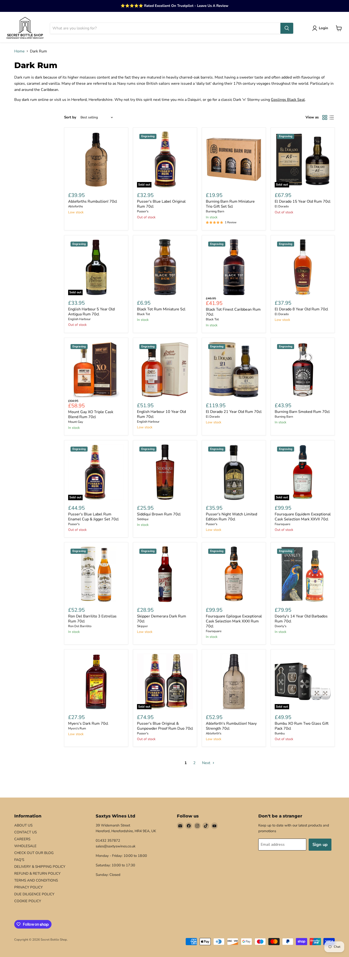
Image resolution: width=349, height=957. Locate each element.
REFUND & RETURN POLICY (37, 873)
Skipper (142, 626)
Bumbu (280, 733)
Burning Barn (215, 211)
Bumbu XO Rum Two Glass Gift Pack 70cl (302, 726)
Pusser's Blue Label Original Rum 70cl (161, 204)
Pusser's (142, 211)
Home (19, 51)
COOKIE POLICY (27, 901)
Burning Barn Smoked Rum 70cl (302, 411)
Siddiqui (142, 519)
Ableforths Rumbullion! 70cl (92, 201)
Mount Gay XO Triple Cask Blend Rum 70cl (90, 414)
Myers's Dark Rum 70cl (88, 723)
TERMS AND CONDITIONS (36, 880)
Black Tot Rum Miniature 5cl (161, 309)
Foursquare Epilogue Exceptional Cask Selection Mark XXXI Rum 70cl (234, 621)
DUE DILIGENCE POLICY (34, 894)
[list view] (331, 117)
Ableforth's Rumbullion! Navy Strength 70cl (231, 726)
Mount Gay (75, 422)
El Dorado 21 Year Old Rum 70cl (234, 411)
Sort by (70, 117)
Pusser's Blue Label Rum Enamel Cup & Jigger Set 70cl (93, 517)
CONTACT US (25, 832)
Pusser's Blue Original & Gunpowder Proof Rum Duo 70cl (165, 726)
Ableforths (75, 206)
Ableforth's (213, 733)
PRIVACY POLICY (28, 887)
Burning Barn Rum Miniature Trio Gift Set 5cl (230, 204)
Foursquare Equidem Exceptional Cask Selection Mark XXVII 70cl (303, 517)
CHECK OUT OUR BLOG (34, 852)
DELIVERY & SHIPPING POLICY (39, 866)
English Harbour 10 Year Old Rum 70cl (161, 414)
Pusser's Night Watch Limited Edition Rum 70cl (231, 517)
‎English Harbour (79, 319)
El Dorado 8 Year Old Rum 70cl (301, 309)
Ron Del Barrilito (79, 626)
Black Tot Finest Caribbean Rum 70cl (233, 312)
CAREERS (22, 839)
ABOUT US (23, 825)
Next (206, 763)
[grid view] (324, 117)
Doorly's (280, 626)
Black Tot (143, 314)
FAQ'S (19, 859)
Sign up (320, 844)
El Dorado (282, 206)
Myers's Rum (77, 728)
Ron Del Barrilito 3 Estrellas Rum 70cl (92, 619)
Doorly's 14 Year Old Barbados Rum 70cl (301, 619)
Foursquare (282, 524)
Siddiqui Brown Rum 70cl (159, 514)
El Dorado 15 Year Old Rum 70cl (302, 201)
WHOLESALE (25, 846)
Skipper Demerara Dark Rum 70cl (161, 619)
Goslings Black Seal (288, 99)
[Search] (286, 28)
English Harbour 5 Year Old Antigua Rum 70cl (91, 312)
